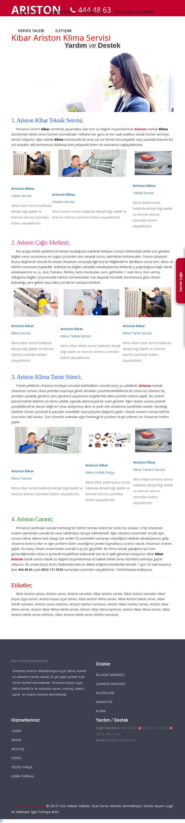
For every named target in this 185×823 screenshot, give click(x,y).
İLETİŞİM (64, 31)
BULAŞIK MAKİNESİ (110, 675)
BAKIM (16, 740)
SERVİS (16, 758)
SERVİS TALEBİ (31, 31)
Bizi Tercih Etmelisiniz (28, 806)
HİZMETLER (92, 12)
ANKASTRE (104, 702)
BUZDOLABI (105, 693)
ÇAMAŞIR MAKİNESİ (110, 684)
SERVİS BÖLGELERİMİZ (134, 12)
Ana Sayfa (28, 12)
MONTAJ (17, 749)
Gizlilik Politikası (22, 776)
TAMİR (16, 731)
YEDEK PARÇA (21, 767)
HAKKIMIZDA (60, 12)
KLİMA (101, 711)
